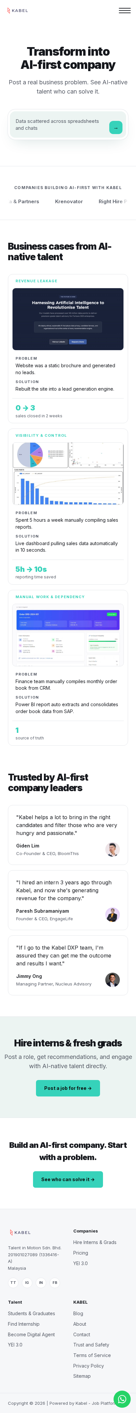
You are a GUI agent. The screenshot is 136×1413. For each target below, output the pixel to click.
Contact (81, 1334)
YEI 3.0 (80, 1263)
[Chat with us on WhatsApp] (122, 1399)
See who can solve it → (68, 1179)
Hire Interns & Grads (95, 1242)
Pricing (80, 1253)
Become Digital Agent (31, 1334)
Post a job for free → (68, 1088)
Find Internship (24, 1324)
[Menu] (125, 10)
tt (13, 1282)
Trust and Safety (91, 1344)
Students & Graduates (31, 1313)
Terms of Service (92, 1355)
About (79, 1324)
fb (54, 1282)
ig (27, 1282)
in (41, 1282)
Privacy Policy (88, 1366)
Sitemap (82, 1376)
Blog (78, 1313)
